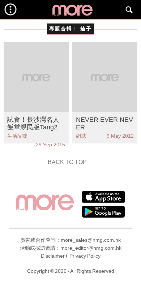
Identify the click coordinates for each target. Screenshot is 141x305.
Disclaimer (53, 256)
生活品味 (17, 136)
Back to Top (67, 162)
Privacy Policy (85, 256)
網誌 (81, 136)
